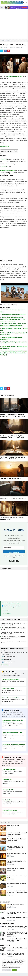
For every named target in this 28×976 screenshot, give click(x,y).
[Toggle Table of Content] (14, 151)
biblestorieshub (4, 47)
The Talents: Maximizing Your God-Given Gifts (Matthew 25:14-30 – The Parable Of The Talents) (17, 933)
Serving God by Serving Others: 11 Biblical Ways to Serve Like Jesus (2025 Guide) (17, 927)
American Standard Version (14, 76)
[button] (14, 126)
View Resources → (6, 613)
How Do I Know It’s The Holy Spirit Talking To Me (13, 498)
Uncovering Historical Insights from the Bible (13, 314)
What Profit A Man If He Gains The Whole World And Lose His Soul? (16, 939)
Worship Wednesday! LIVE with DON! (15, 868)
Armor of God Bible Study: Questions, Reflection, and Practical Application (16, 954)
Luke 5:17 (4, 159)
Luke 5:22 (4, 164)
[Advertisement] (14, 23)
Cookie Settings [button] (6, 970)
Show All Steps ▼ (5, 664)
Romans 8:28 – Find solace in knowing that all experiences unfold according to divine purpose (17, 892)
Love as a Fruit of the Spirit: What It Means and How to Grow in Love (17, 948)
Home (3, 40)
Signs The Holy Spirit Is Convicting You (10, 478)
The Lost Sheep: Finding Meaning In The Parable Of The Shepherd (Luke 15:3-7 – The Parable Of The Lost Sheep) (12, 319)
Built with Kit (14, 561)
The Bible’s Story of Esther (13, 825)
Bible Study (8, 40)
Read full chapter (4, 146)
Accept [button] (14, 970)
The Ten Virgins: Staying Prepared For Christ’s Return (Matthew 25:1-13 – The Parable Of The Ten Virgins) (13, 353)
